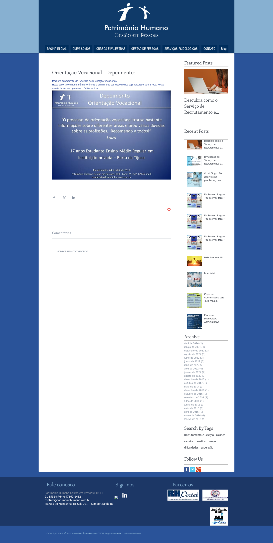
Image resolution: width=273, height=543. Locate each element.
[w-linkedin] (124, 495)
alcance (220, 435)
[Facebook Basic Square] (186, 469)
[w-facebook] (117, 498)
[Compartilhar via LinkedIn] (74, 197)
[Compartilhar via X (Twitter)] (64, 197)
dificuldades (191, 447)
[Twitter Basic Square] (192, 469)
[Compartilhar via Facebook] (54, 197)
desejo (212, 441)
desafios (200, 441)
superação (207, 447)
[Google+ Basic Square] (198, 469)
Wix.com (137, 533)
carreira (188, 441)
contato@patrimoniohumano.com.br (67, 500)
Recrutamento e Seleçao (199, 435)
